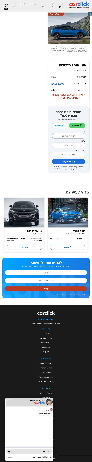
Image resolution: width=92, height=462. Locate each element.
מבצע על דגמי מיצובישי (46, 382)
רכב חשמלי (42, 5)
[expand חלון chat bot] (10, 400)
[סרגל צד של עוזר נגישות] (90, 14)
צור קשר (46, 352)
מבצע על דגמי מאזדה (46, 377)
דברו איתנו (59, 125)
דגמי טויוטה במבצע (46, 363)
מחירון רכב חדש (46, 343)
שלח (46, 288)
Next (7, 220)
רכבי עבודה (14, 5)
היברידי (33, 4)
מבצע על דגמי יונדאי (46, 368)
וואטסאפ (76, 125)
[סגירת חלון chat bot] (8, 400)
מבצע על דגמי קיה (46, 372)
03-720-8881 (48, 319)
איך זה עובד (46, 333)
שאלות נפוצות (46, 347)
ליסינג (23, 4)
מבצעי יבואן (60, 5)
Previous (84, 220)
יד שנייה (51, 5)
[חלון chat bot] (29, 429)
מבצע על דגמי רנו (46, 393)
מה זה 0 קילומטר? (46, 338)
